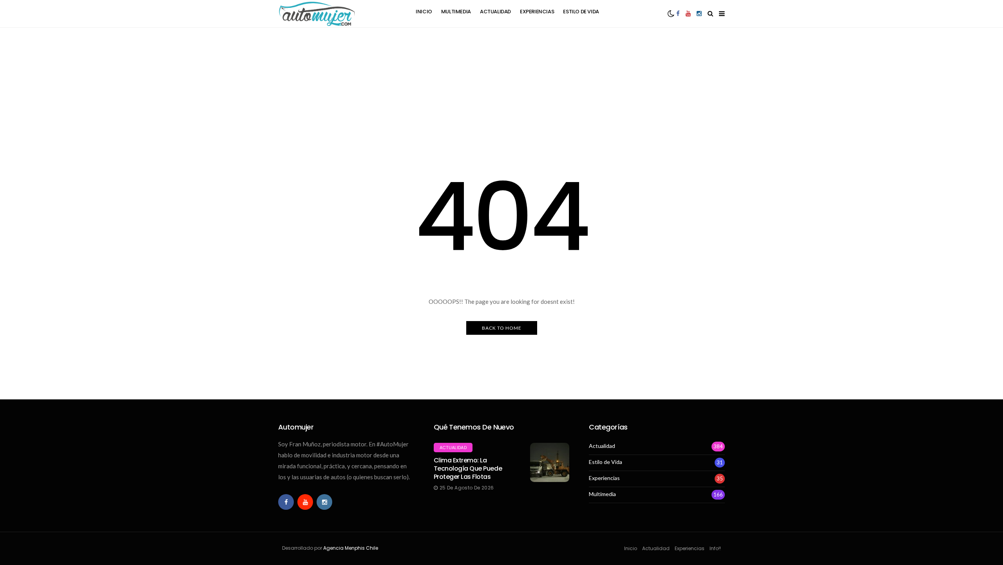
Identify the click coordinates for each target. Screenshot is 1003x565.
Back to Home (501, 328)
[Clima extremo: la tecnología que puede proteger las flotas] (549, 462)
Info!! (715, 548)
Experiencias (537, 11)
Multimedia (456, 11)
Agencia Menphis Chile (350, 548)
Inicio (424, 11)
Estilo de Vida (581, 11)
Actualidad (495, 11)
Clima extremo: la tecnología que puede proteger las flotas (468, 468)
